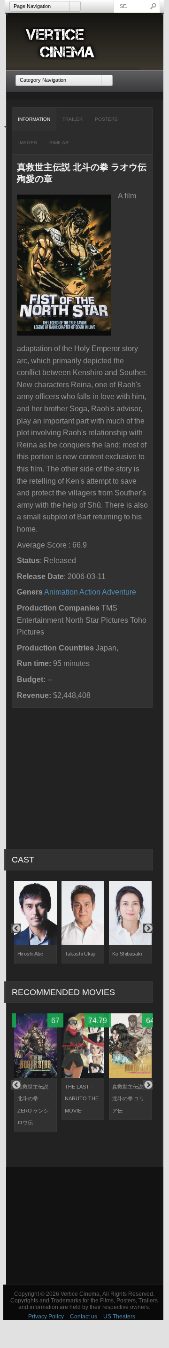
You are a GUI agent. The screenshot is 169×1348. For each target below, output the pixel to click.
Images (27, 142)
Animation (61, 592)
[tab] (34, 119)
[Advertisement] (84, 1226)
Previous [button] (16, 928)
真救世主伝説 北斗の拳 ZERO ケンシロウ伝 (33, 1105)
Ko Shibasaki (127, 953)
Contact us (83, 1316)
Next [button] (148, 928)
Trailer (72, 119)
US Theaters (119, 1316)
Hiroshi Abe (30, 953)
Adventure (119, 592)
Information (34, 119)
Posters (106, 119)
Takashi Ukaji (80, 953)
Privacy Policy (46, 1316)
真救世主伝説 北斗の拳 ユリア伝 (128, 1098)
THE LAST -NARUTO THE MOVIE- (82, 1098)
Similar (59, 142)
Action (89, 592)
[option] (35, 922)
